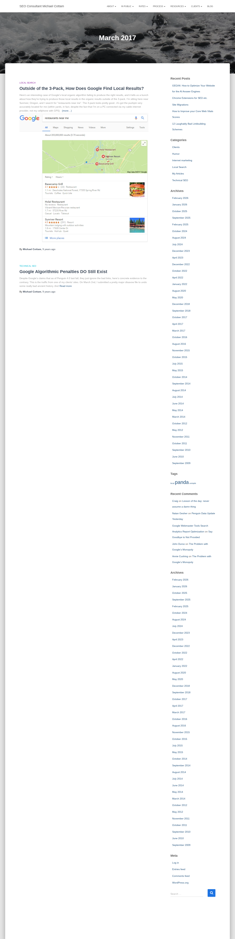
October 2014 (179, 377)
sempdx (192, 483)
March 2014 (178, 416)
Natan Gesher (180, 513)
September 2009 (181, 463)
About (110, 6)
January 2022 (179, 284)
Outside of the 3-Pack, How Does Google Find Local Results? (81, 88)
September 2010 (181, 450)
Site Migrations (180, 104)
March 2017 (178, 330)
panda (182, 482)
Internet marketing (182, 160)
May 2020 (177, 297)
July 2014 (177, 396)
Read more (66, 286)
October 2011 (179, 443)
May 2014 (177, 410)
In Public (126, 6)
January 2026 (179, 204)
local (172, 483)
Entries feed (178, 869)
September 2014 (181, 383)
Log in (175, 862)
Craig (175, 501)
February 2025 (180, 224)
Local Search (27, 83)
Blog (210, 6)
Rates (142, 6)
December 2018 (181, 304)
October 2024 (179, 231)
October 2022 (179, 270)
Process (158, 6)
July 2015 (177, 363)
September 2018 (181, 310)
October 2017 (179, 317)
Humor (176, 153)
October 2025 (179, 211)
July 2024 (177, 244)
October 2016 (179, 337)
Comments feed (181, 876)
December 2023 (181, 251)
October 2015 (179, 357)
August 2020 (179, 290)
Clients (195, 6)
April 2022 (177, 277)
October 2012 (179, 423)
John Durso (178, 544)
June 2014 (178, 403)
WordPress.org (180, 882)
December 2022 (181, 264)
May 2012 (177, 430)
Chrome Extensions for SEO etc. (189, 98)
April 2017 (177, 324)
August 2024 (179, 237)
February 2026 (180, 198)
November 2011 (181, 436)
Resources (177, 6)
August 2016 (179, 344)
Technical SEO (27, 266)
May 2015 (177, 370)
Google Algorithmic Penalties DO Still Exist (63, 271)
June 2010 (178, 456)
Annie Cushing (180, 556)
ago (48, 249)
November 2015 (181, 350)
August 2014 (179, 390)
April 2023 (177, 257)
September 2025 (181, 217)
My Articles (178, 173)
